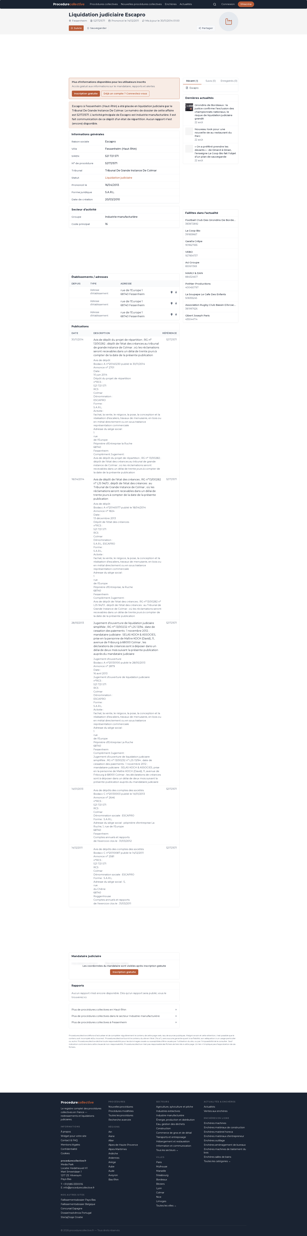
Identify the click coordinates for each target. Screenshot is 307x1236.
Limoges (161, 1201)
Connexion (228, 4)
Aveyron (113, 1175)
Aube (111, 1166)
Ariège (112, 1162)
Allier (111, 1140)
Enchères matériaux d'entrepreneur (224, 1136)
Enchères (170, 4)
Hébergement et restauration (173, 1141)
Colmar (160, 1192)
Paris (159, 1162)
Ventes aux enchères (215, 1111)
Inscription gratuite (86, 93)
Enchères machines (215, 1123)
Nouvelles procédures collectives (141, 4)
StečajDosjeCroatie (72, 1217)
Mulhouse (161, 1166)
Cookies (65, 1153)
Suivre (78, 28)
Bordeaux (161, 1179)
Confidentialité (69, 1149)
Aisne (111, 1136)
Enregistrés (229, 80)
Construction (163, 1128)
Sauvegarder (98, 28)
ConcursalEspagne (71, 1208)
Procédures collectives (104, 4)
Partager (207, 28)
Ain (110, 1131)
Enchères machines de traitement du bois (225, 1151)
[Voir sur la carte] (171, 292)
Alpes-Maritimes (117, 1149)
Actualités (186, 4)
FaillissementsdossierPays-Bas (78, 1199)
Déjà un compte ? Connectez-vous (125, 93)
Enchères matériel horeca (218, 1131)
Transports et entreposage (171, 1137)
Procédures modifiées (120, 1111)
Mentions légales (70, 1144)
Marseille (161, 1170)
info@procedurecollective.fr (78, 1187)
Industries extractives (168, 1111)
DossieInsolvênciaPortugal (76, 1212)
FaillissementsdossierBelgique (78, 1204)
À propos (66, 1131)
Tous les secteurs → (167, 1150)
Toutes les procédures (120, 1115)
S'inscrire (246, 4)
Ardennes (113, 1157)
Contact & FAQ (69, 1140)
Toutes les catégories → (217, 1161)
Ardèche (113, 1153)
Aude (111, 1170)
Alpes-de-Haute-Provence (123, 1144)
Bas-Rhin (113, 1179)
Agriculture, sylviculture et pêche (174, 1106)
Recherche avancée (119, 1119)
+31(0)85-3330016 (73, 1184)
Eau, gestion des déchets (170, 1124)
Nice (158, 1196)
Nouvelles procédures (120, 1106)
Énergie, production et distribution (175, 1119)
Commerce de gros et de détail (174, 1132)
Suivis (211, 80)
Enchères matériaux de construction (224, 1127)
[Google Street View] (176, 292)
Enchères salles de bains (217, 1156)
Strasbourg (162, 1175)
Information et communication (173, 1145)
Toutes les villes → (166, 1205)
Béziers (160, 1183)
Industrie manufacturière (170, 1115)
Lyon (159, 1188)
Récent (192, 80)
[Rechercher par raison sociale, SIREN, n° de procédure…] (215, 4)
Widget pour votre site (73, 1136)
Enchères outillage (214, 1140)
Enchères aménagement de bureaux (225, 1144)
